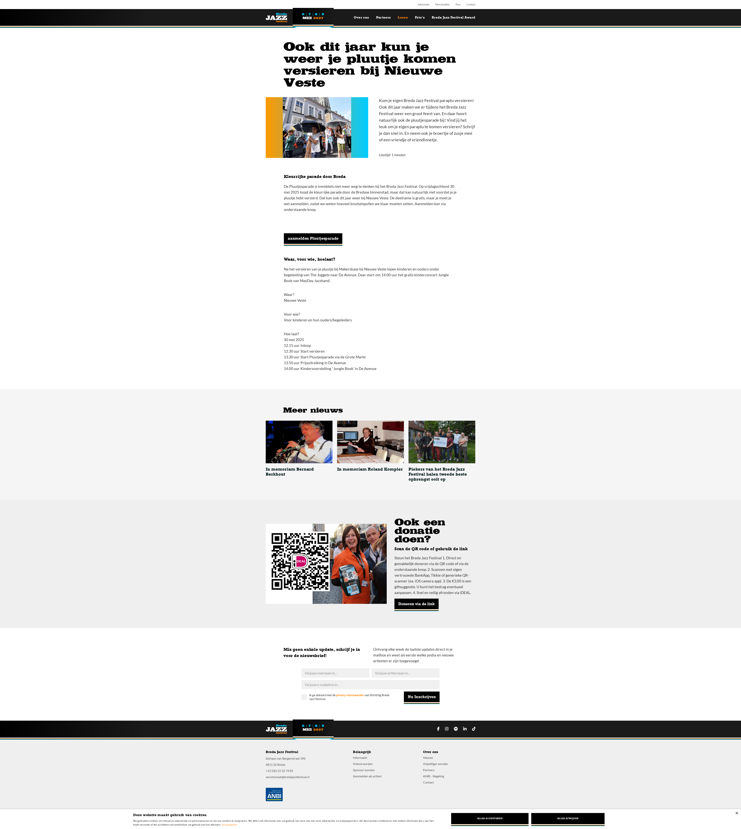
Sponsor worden (364, 770)
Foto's (420, 17)
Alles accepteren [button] (490, 818)
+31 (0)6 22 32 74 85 (279, 771)
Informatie (423, 4)
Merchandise (442, 4)
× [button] (736, 813)
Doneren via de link (416, 604)
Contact (471, 4)
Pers (458, 4)
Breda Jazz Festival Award (453, 17)
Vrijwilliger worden (435, 764)
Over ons (361, 17)
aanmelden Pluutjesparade (313, 238)
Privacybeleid (229, 824)
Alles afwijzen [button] (568, 818)
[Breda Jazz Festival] (279, 17)
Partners (383, 17)
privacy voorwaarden (350, 695)
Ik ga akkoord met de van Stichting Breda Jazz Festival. (349, 697)
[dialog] (370, 819)
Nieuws (428, 757)
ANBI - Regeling (433, 776)
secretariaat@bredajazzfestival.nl (288, 777)
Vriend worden (363, 764)
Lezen (403, 17)
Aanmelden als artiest (367, 776)
